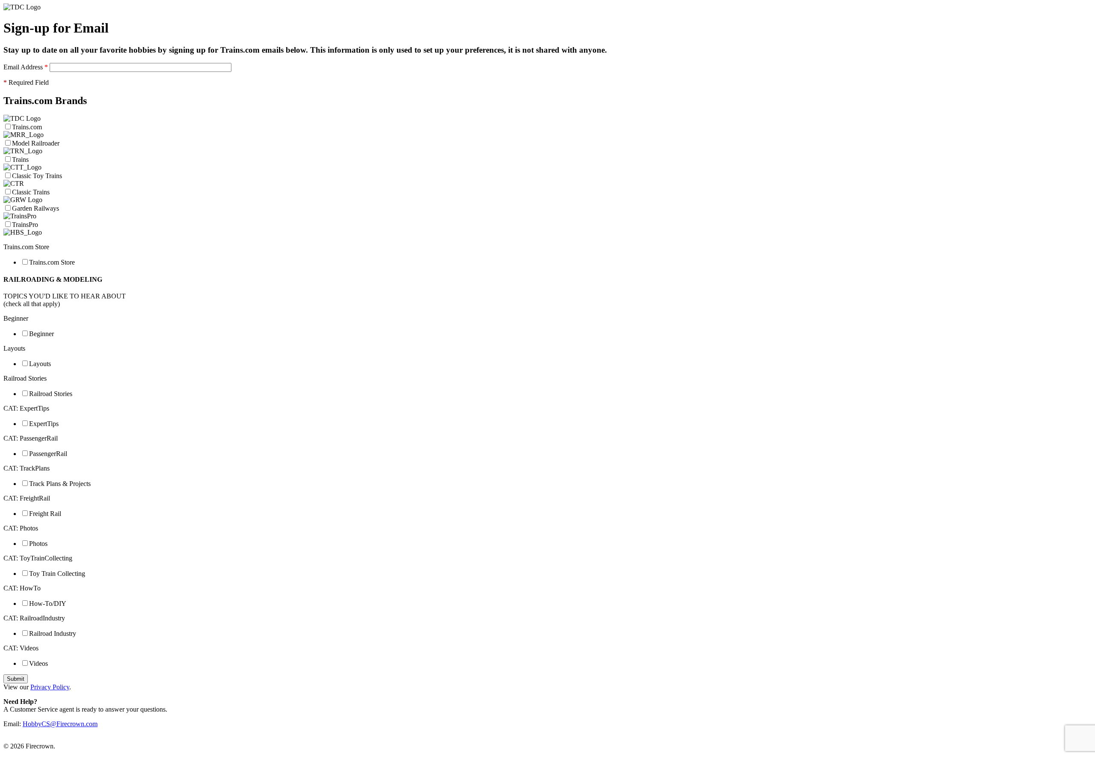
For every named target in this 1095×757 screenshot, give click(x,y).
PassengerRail (48, 453)
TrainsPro (25, 224)
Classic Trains (31, 192)
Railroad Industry (52, 633)
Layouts (40, 363)
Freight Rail (45, 513)
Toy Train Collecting (57, 573)
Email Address (25, 67)
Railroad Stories (50, 393)
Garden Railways (35, 208)
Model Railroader (35, 143)
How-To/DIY (47, 603)
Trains (20, 159)
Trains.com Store (52, 262)
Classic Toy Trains (37, 175)
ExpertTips (44, 423)
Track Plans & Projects (60, 483)
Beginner (41, 333)
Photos (38, 543)
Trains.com (28, 127)
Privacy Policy (49, 687)
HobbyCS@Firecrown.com (60, 723)
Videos (38, 663)
